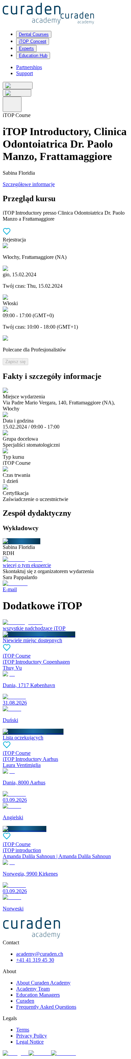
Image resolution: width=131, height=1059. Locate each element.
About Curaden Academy (43, 983)
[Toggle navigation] (12, 104)
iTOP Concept (32, 41)
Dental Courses (34, 34)
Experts (26, 48)
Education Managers (38, 995)
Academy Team (33, 989)
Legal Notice (30, 1042)
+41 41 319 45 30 (35, 960)
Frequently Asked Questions (46, 1007)
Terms (22, 1030)
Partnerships (29, 67)
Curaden (25, 1001)
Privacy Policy (31, 1036)
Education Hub (33, 55)
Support (24, 73)
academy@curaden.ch (39, 954)
